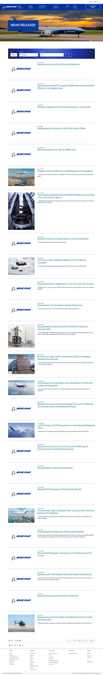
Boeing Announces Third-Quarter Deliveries (58, 596)
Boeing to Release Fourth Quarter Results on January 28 (64, 107)
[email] (10, 645)
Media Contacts (31, 6)
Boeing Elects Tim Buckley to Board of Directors (60, 305)
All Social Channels (73, 653)
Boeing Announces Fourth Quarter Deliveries (58, 64)
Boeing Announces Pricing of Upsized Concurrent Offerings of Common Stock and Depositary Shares (65, 405)
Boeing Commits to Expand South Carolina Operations (63, 238)
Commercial (32, 653)
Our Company (33, 669)
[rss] (23, 645)
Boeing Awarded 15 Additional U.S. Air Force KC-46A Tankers (66, 284)
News (10, 653)
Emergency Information (14, 658)
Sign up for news (93, 7)
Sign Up (89, 653)
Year (11, 51)
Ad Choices (92, 673)
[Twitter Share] (17, 645)
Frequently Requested (54, 662)
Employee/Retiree (13, 657)
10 (83, 640)
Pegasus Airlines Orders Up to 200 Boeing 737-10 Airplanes (65, 171)
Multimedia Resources (41, 7)
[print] (20, 645)
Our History (11, 664)
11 (86, 640)
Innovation (32, 662)
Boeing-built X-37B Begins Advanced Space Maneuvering (64, 574)
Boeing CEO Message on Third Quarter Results (59, 489)
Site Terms (75, 673)
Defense (31, 655)
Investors (11, 655)
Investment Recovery (53, 660)
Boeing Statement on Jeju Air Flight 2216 (57, 149)
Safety (31, 660)
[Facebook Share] (12, 645)
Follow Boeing (75, 6)
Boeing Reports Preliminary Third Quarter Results (61, 531)
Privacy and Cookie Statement (83, 673)
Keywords (42, 51)
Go (68, 55)
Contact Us (51, 664)
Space (31, 657)
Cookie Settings (97, 673)
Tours (50, 655)
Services (32, 658)
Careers (31, 667)
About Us (67, 7)
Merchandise (12, 660)
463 (91, 640)
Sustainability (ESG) (34, 666)
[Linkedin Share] (15, 645)
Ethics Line (51, 657)
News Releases (20, 6)
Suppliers (11, 662)
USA (98, 1)
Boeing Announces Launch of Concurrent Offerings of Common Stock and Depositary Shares (63, 447)
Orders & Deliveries (55, 7)
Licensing (51, 658)
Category (21, 51)
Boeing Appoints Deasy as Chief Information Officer (62, 128)
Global (31, 664)
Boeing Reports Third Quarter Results (55, 468)
